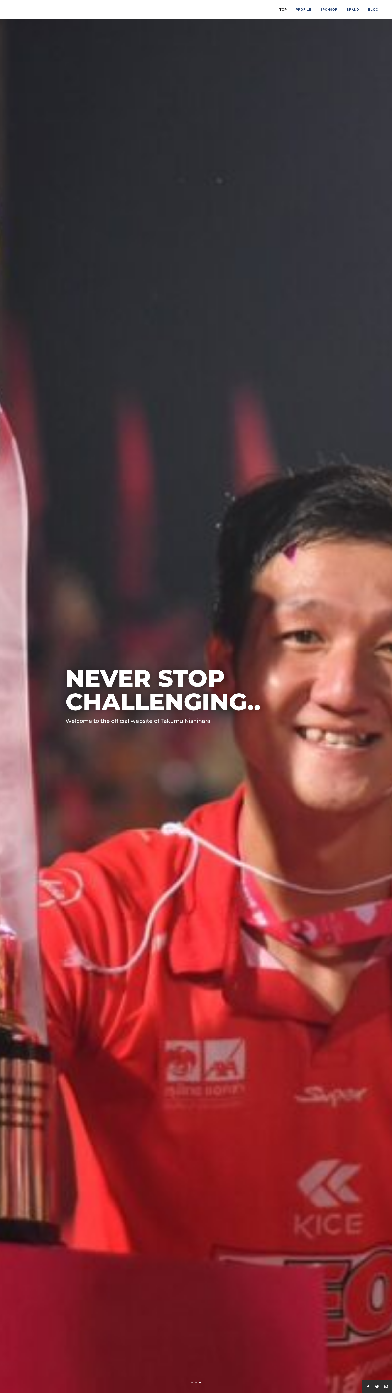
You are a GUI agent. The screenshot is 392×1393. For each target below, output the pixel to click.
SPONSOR (329, 9)
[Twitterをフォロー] (377, 1386)
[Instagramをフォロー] (386, 1386)
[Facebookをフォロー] (368, 1386)
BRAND (353, 9)
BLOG (373, 9)
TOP (283, 9)
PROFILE (303, 9)
